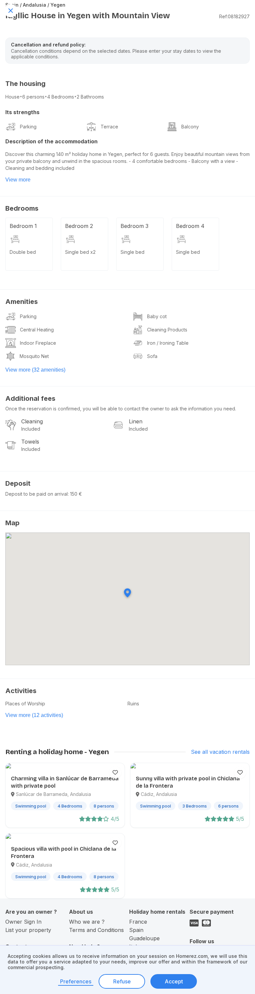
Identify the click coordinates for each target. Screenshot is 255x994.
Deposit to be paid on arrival (36, 494)
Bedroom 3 (134, 226)
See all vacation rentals (220, 751)
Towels (30, 441)
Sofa (152, 356)
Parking (28, 126)
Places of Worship (25, 703)
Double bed (23, 252)
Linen (135, 421)
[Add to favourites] (115, 772)
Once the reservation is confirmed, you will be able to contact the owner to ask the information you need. (120, 408)
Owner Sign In (23, 921)
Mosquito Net (34, 356)
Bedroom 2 (79, 226)
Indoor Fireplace (38, 343)
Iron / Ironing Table (168, 343)
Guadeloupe (144, 938)
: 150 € (75, 494)
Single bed (132, 252)
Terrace (109, 126)
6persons (33, 97)
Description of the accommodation (51, 141)
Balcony (190, 126)
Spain (136, 930)
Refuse (122, 981)
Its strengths (22, 112)
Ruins (133, 703)
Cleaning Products (167, 329)
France (138, 921)
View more (18, 179)
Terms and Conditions (96, 930)
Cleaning (32, 421)
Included (30, 429)
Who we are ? (87, 921)
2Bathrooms (90, 97)
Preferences (75, 981)
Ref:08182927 (234, 16)
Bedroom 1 (23, 226)
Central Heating (37, 329)
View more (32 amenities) (35, 370)
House (12, 97)
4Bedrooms (60, 97)
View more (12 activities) (34, 715)
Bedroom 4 (190, 226)
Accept (174, 981)
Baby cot (157, 316)
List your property (28, 930)
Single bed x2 (80, 252)
